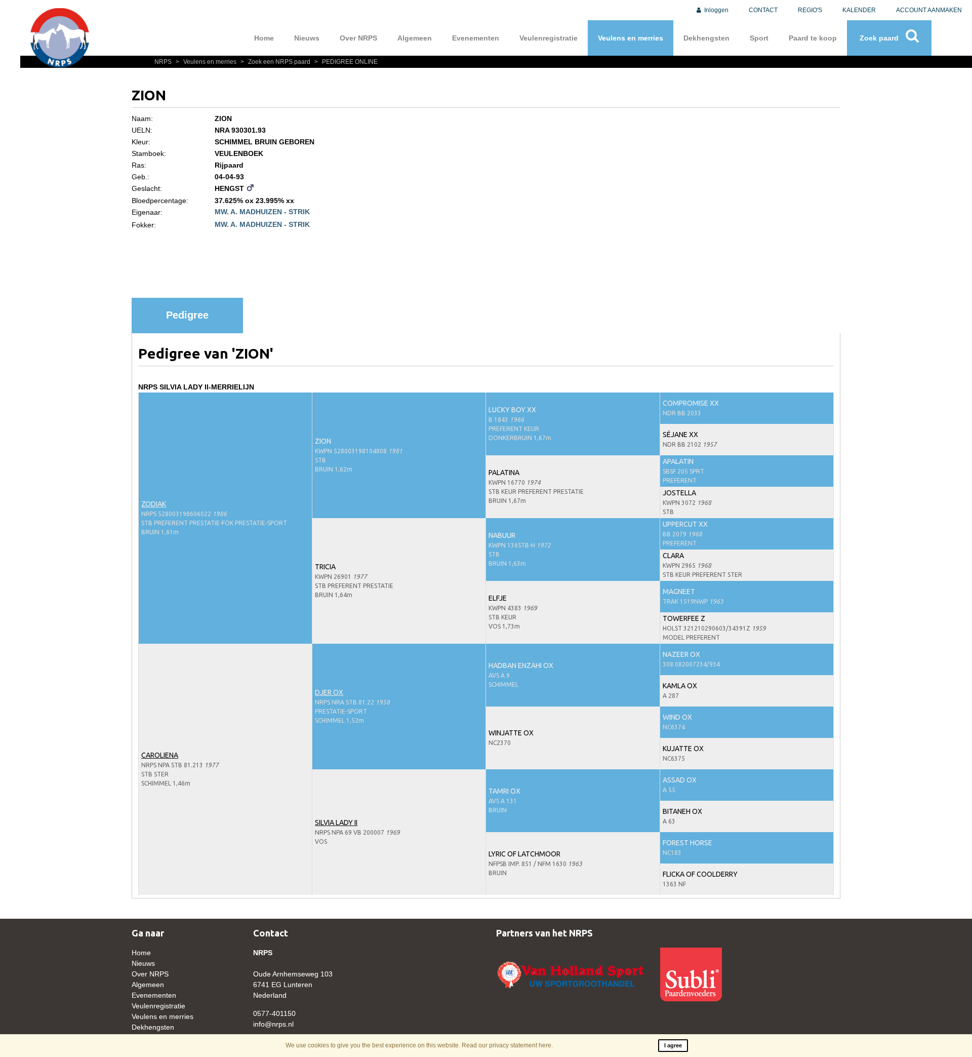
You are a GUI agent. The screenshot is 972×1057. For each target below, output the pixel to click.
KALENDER (859, 10)
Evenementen (475, 38)
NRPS (163, 61)
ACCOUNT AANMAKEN (929, 10)
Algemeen (414, 38)
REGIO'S (810, 10)
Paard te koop (813, 38)
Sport (759, 38)
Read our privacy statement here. (507, 1045)
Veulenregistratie (548, 38)
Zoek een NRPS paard (276, 61)
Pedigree (187, 315)
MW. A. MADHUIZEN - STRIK (262, 212)
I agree (673, 1045)
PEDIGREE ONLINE (346, 61)
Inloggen (715, 10)
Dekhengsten (706, 38)
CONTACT (763, 10)
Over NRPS (358, 38)
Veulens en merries (630, 38)
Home (264, 38)
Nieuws (306, 38)
